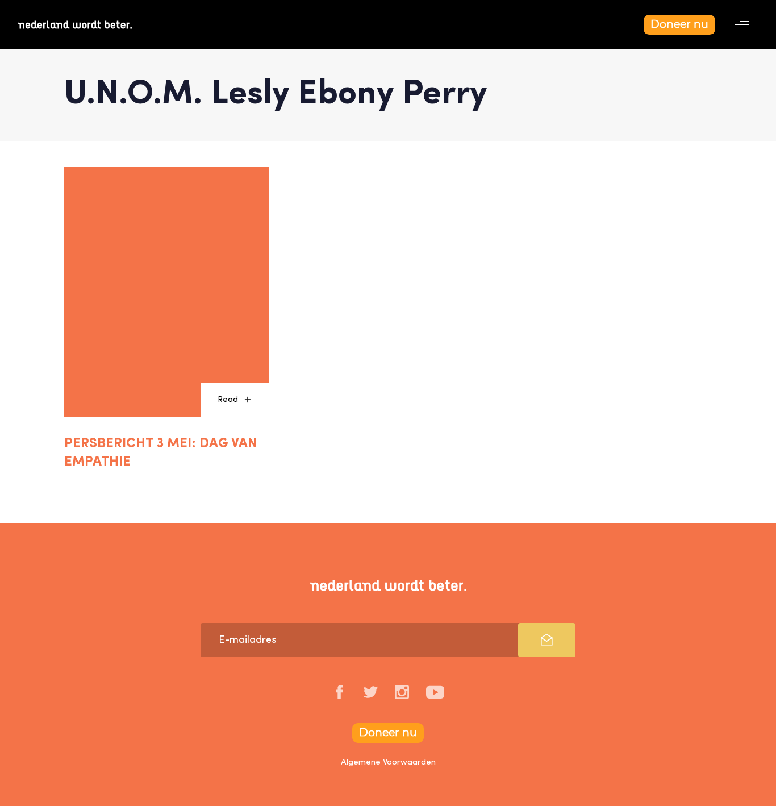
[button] (742, 24)
